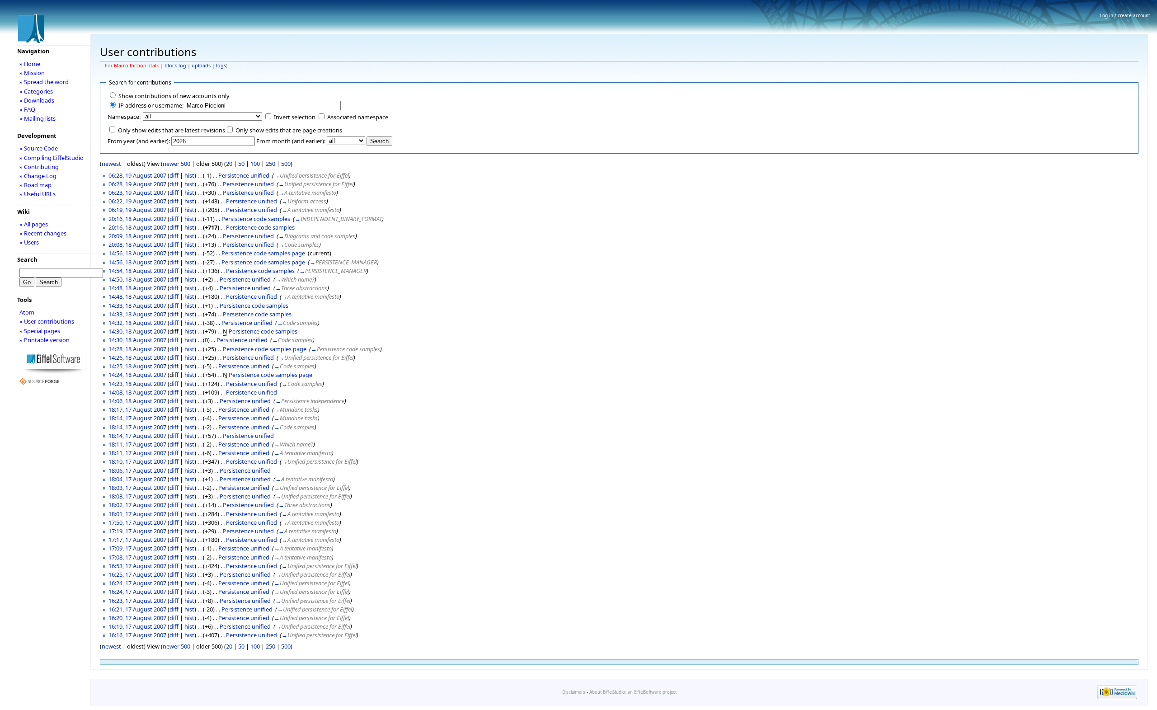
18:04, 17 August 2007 (137, 479)
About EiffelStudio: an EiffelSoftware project (633, 692)
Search (27, 259)
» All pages (33, 224)
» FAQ (27, 109)
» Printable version (44, 340)
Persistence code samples (255, 219)
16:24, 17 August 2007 (137, 583)
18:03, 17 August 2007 (137, 488)
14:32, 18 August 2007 (137, 323)
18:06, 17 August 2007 (137, 470)
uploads (201, 65)
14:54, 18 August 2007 (137, 271)
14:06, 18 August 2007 (137, 401)
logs (221, 65)
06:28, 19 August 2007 (137, 175)
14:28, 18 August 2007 (137, 349)
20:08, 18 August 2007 (137, 244)
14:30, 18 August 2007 (137, 331)
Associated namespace (357, 117)
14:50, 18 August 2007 (137, 279)
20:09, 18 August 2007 (137, 236)
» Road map (35, 185)
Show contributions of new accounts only (174, 96)
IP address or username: (150, 105)
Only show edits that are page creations (288, 130)
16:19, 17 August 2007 (137, 626)
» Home (29, 64)
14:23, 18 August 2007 (137, 384)
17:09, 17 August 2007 (137, 548)
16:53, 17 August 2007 (137, 566)
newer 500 (176, 164)
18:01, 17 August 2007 (137, 514)
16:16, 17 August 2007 (137, 635)
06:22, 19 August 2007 (137, 201)
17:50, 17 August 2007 (137, 522)
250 (270, 164)
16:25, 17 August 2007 (137, 574)
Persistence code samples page (263, 253)
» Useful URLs (37, 194)
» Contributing (39, 167)
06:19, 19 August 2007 (137, 210)
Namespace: (124, 117)
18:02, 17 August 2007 (137, 505)
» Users (29, 242)
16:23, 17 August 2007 (137, 601)
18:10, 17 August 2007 (137, 461)
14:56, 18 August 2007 (137, 253)
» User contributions (46, 321)
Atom (26, 312)
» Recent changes (42, 233)
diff (174, 175)
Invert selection (294, 117)
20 (229, 164)
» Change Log (37, 176)
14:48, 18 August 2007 (137, 288)
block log (175, 65)
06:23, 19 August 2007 (137, 192)
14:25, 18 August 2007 (137, 366)
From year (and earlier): (139, 141)
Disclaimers (573, 692)
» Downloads (36, 100)
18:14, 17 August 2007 (137, 418)
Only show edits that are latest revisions (171, 130)
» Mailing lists (37, 118)
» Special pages (39, 331)
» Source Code (38, 148)
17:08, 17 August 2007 (137, 557)
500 (286, 164)
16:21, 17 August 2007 (137, 609)
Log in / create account (1125, 15)
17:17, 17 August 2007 (137, 540)
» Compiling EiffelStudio (51, 158)
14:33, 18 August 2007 (137, 305)
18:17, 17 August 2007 (137, 409)
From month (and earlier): (290, 141)
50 (241, 164)
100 (255, 164)
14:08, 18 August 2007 (137, 392)
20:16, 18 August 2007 (137, 219)
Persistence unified (243, 175)
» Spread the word (44, 82)
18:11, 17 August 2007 (137, 444)
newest (111, 164)
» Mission (32, 73)
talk (155, 65)
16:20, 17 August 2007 (137, 618)
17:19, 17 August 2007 (137, 531)
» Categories (36, 91)
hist (189, 175)
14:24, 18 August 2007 (137, 375)
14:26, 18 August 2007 (137, 357)
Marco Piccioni (131, 65)
